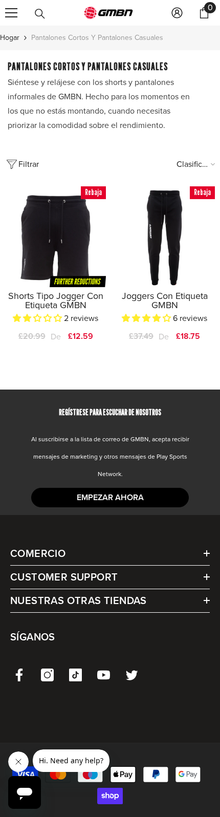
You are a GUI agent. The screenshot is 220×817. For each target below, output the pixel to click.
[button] (38, 318)
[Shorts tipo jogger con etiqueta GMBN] (55, 236)
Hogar (9, 37)
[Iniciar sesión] (177, 12)
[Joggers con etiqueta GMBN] (164, 236)
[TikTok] (75, 675)
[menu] (11, 13)
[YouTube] (104, 675)
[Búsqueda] (40, 14)
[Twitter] (132, 675)
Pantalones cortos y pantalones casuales (97, 37)
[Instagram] (47, 675)
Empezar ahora (110, 497)
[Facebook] (19, 675)
